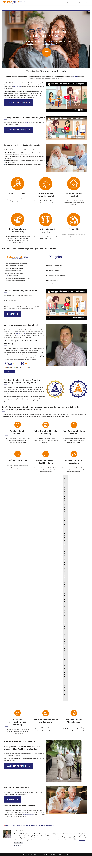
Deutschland (7, 356)
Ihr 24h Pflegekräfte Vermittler (47, 821)
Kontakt (88, 2)
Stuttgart (18, 333)
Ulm (24, 333)
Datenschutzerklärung (49, 854)
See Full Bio (82, 840)
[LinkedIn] (21, 845)
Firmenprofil (33, 854)
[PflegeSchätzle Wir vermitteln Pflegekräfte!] (14, 2)
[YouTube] (19, 845)
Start (68, 2)
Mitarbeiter (65, 854)
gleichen (27, 122)
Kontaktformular (69, 854)
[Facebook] (14, 845)
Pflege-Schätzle (33, 821)
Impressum (41, 854)
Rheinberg (75, 76)
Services (61, 854)
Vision (45, 854)
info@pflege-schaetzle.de (28, 814)
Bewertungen (37, 854)
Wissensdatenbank (57, 854)
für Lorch (61, 821)
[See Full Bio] (86, 840)
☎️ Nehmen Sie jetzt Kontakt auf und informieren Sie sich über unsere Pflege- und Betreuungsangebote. (30, 825)
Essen (6, 275)
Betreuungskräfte (17, 86)
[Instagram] (17, 845)
